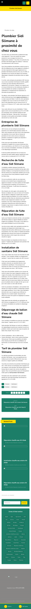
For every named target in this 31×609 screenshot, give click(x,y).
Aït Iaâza (15, 522)
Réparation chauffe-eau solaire (19, 487)
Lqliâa (15, 537)
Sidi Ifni (16, 554)
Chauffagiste (20, 528)
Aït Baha (8, 522)
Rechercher (24, 502)
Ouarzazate (23, 539)
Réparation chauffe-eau (18, 442)
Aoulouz (12, 519)
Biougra (22, 525)
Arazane (23, 519)
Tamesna (13, 557)
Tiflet (24, 557)
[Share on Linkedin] (19, 393)
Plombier (7, 384)
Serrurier (9, 551)
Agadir (6, 516)
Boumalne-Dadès (11, 528)
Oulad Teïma (16, 542)
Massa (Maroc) (8, 539)
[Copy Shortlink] (24, 393)
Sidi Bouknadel (9, 554)
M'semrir (21, 537)
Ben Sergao (15, 525)
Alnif (25, 516)
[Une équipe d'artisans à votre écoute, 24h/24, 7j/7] (7, 2)
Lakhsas (23, 534)
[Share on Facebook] (12, 393)
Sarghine (23, 548)
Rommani (9, 545)
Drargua (20, 531)
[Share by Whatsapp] (22, 393)
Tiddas (19, 557)
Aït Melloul (21, 522)
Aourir (18, 519)
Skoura (7, 557)
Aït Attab (7, 442)
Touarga (9, 560)
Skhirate (22, 554)
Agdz (12, 516)
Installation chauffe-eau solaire (15, 465)
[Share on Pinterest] (17, 393)
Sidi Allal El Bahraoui (18, 551)
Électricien (21, 560)
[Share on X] (14, 393)
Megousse (16, 539)
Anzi (6, 519)
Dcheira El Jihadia (12, 531)
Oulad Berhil (8, 542)
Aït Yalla (8, 525)
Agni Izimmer (18, 516)
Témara (15, 560)
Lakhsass (10, 537)
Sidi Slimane (14, 384)
